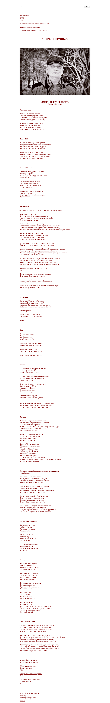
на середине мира (25, 15)
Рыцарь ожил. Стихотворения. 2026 (30, 27)
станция (22, 18)
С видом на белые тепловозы (28, 30)
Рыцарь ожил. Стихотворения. (31, 674)
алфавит (22, 17)
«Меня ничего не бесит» (27, 23)
